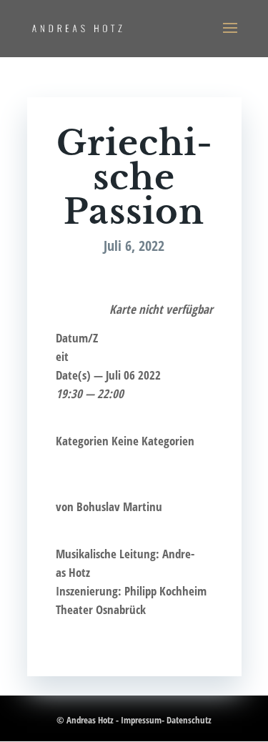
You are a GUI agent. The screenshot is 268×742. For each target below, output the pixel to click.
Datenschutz (189, 719)
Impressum (141, 719)
